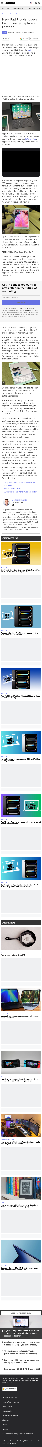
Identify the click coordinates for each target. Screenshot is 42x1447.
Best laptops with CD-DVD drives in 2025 (22, 1369)
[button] (2, 3)
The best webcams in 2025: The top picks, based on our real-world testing (20, 1352)
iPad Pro (18, 14)
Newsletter (36, 39)
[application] (21, 161)
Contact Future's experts (10, 1402)
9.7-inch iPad (30, 139)
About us (5, 1420)
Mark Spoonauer (16, 32)
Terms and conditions (9, 1397)
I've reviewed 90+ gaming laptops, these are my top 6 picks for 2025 (21, 1361)
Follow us (25, 39)
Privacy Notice (29, 310)
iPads (11, 14)
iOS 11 (30, 50)
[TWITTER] (13, 505)
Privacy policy (7, 1406)
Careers (5, 1429)
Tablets (4, 14)
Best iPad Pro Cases (12, 488)
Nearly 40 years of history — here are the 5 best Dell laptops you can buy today (22, 1343)
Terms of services (26, 308)
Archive (5, 1425)
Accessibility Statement (10, 1416)
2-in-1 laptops (18, 8)
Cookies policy (7, 1411)
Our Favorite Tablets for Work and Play (20, 492)
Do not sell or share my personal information (17, 1434)
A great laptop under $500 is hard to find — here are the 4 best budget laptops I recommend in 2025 (21, 1333)
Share (7, 39)
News (5, 32)
